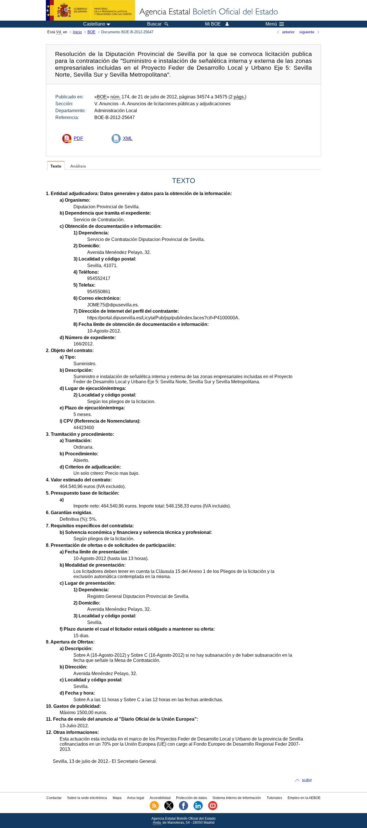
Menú (271, 24)
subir (307, 780)
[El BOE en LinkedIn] (198, 809)
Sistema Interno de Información (236, 798)
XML (127, 138)
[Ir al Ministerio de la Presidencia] (90, 10)
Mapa (117, 798)
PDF (78, 138)
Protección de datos (191, 798)
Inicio (77, 32)
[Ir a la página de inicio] (208, 12)
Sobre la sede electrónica (87, 798)
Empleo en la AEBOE (304, 798)
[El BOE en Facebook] (183, 809)
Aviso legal (135, 798)
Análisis (78, 166)
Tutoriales (274, 798)
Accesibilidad (160, 798)
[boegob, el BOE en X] (168, 809)
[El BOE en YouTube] (212, 809)
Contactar (54, 798)
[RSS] (154, 809)
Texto (55, 166)
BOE (91, 32)
